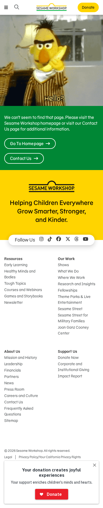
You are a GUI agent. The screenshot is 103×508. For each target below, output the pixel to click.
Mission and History (20, 357)
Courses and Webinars (23, 289)
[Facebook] (58, 240)
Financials (12, 370)
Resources (13, 258)
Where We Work (71, 277)
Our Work (66, 258)
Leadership (13, 364)
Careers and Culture (21, 395)
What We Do (68, 271)
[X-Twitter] (67, 240)
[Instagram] (41, 240)
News (9, 383)
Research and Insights (76, 284)
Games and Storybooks (23, 296)
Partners (11, 376)
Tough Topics (15, 283)
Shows (63, 264)
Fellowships (67, 290)
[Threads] (76, 240)
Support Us (67, 351)
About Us (12, 351)
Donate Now (68, 357)
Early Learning (15, 264)
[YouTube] (85, 240)
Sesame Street (70, 308)
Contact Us (13, 402)
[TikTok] (50, 240)
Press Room (14, 389)
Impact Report (70, 376)
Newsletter (13, 302)
